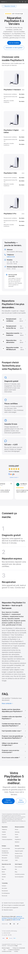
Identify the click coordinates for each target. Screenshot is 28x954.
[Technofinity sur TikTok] (17, 923)
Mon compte (5, 860)
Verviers (4, 876)
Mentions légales (6, 948)
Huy (3, 879)
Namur (3, 871)
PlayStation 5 (18, 839)
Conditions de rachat (6, 951)
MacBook (17, 842)
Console (4, 834)
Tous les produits (6, 848)
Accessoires (5, 855)
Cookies (16, 951)
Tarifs (16, 860)
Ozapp (16, 945)
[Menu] (25, 1)
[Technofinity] (4, 1)
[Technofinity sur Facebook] (10, 923)
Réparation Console (9, 6)
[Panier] (22, 1)
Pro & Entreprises (6, 893)
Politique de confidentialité (19, 948)
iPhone (16, 829)
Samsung (17, 832)
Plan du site (4, 895)
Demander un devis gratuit (14, 47)
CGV (4, 949)
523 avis (16, 471)
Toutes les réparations (7, 839)
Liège (3, 866)
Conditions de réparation (14, 949)
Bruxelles (4, 869)
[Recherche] (20, 1)
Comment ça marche (19, 874)
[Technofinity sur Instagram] (14, 923)
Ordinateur (4, 837)
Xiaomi (16, 834)
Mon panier (4, 857)
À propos (4, 885)
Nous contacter (7, 703)
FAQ (16, 869)
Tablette (4, 832)
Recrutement (5, 890)
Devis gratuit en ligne (20, 848)
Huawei (16, 837)
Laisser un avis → (14, 477)
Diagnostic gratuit (19, 851)
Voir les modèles (14, 43)
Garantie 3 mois (18, 853)
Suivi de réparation (19, 876)
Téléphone (4, 829)
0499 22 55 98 (11, 257)
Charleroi (4, 874)
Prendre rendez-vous (8, 801)
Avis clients (4, 888)
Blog (16, 871)
